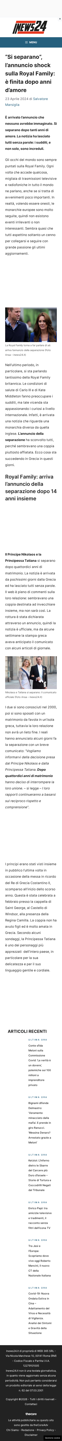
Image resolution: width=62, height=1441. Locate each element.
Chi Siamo (12, 1430)
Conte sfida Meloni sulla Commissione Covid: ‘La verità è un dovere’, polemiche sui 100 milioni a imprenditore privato (39, 1065)
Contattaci (31, 1404)
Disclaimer (31, 1435)
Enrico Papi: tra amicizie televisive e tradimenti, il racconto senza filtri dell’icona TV (40, 1218)
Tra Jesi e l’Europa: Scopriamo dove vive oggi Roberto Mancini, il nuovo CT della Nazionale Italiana (39, 1260)
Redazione (27, 1430)
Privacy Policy (45, 1430)
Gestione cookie (52, 1438)
